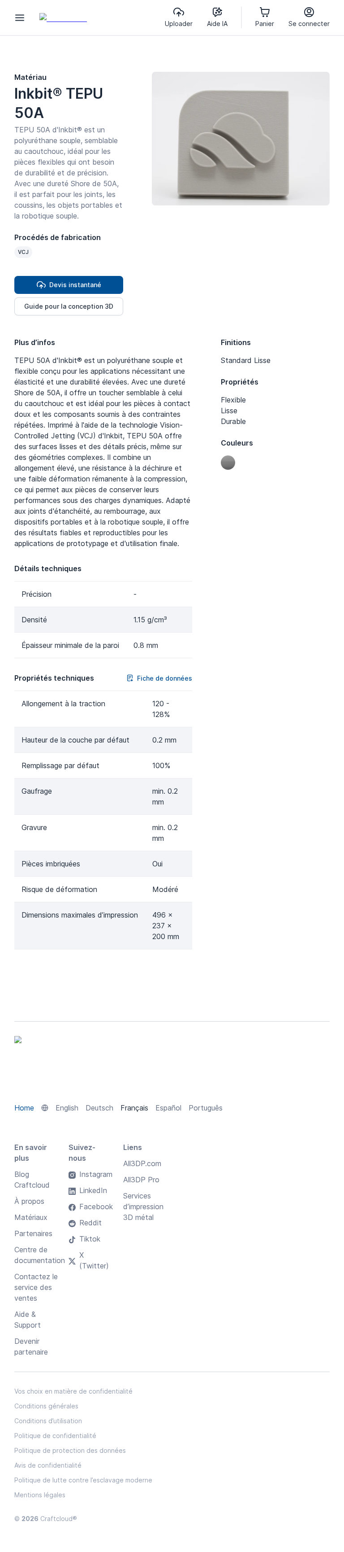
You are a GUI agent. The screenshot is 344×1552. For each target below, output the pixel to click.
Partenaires (33, 1233)
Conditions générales (46, 1406)
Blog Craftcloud (32, 1179)
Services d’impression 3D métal (143, 1206)
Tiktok (89, 1238)
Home (24, 1107)
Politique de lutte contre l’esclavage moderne (83, 1480)
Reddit (90, 1222)
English (67, 1107)
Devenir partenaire (31, 1346)
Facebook (96, 1206)
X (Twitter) (94, 1260)
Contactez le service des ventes (36, 1287)
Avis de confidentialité (48, 1465)
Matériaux (30, 1217)
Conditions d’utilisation (48, 1421)
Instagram (95, 1174)
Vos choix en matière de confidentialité (73, 1391)
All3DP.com (142, 1163)
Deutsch (99, 1107)
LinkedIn (93, 1190)
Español (168, 1107)
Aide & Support (27, 1319)
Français (134, 1107)
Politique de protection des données (70, 1450)
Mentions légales (39, 1495)
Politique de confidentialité (55, 1435)
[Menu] (19, 17)
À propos (29, 1201)
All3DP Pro (141, 1179)
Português (206, 1107)
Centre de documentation (39, 1255)
